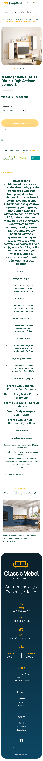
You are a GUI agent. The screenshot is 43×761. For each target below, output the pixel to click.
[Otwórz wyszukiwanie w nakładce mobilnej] (25, 12)
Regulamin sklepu (16, 747)
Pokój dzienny (21, 19)
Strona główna (9, 19)
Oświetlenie (7, 107)
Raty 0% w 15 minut (21, 681)
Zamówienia (21, 730)
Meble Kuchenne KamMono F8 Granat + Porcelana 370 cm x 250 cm (20, 537)
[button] (6, 12)
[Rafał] (22, 603)
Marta (21, 617)
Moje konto (21, 726)
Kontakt (21, 702)
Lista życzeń (21, 677)
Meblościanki (34, 19)
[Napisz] (21, 630)
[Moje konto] (39, 3)
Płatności (21, 705)
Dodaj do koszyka (20, 123)
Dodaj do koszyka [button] (17, 516)
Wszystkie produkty (21, 674)
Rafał (21, 608)
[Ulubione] (27, 3)
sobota (31, 653)
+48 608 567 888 (21, 620)
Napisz (21, 635)
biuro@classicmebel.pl (21, 638)
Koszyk (21, 723)
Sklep (21, 668)
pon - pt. (12, 653)
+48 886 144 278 (21, 611)
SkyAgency (26, 754)
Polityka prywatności (26, 747)
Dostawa (21, 698)
